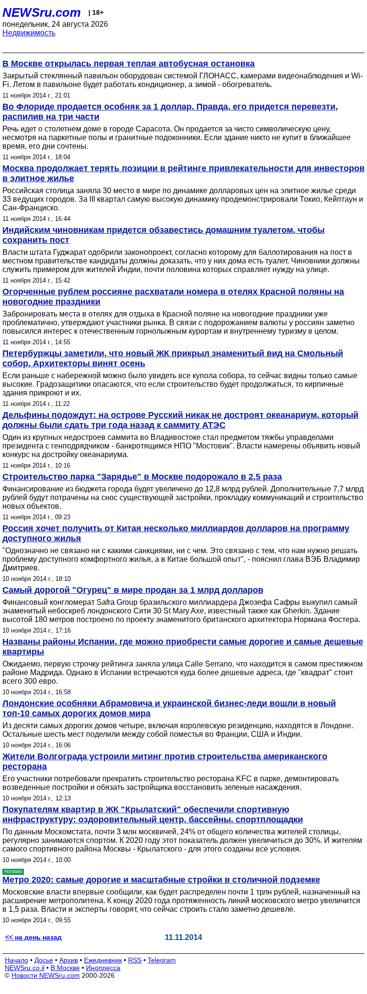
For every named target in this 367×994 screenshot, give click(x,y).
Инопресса (103, 968)
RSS (134, 960)
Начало (16, 960)
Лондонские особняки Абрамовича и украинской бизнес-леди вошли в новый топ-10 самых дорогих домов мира (169, 708)
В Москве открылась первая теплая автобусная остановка (128, 63)
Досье (43, 960)
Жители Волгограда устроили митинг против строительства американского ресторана (164, 761)
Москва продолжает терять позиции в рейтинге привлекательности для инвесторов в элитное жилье (183, 173)
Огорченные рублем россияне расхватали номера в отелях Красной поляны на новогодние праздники (173, 296)
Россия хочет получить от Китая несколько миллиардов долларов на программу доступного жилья (175, 533)
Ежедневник (103, 960)
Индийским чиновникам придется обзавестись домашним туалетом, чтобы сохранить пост (163, 235)
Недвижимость (28, 33)
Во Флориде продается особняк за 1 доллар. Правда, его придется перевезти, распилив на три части (170, 111)
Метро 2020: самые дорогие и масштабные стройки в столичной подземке (161, 880)
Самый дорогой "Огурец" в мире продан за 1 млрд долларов (132, 590)
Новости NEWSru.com (45, 975)
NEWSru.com (41, 12)
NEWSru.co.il (24, 968)
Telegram (162, 960)
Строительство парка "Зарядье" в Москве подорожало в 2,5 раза (142, 476)
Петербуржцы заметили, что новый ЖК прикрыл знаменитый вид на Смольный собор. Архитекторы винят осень (172, 358)
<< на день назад (33, 937)
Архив (68, 960)
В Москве (65, 968)
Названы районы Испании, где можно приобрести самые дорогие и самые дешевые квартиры (182, 646)
